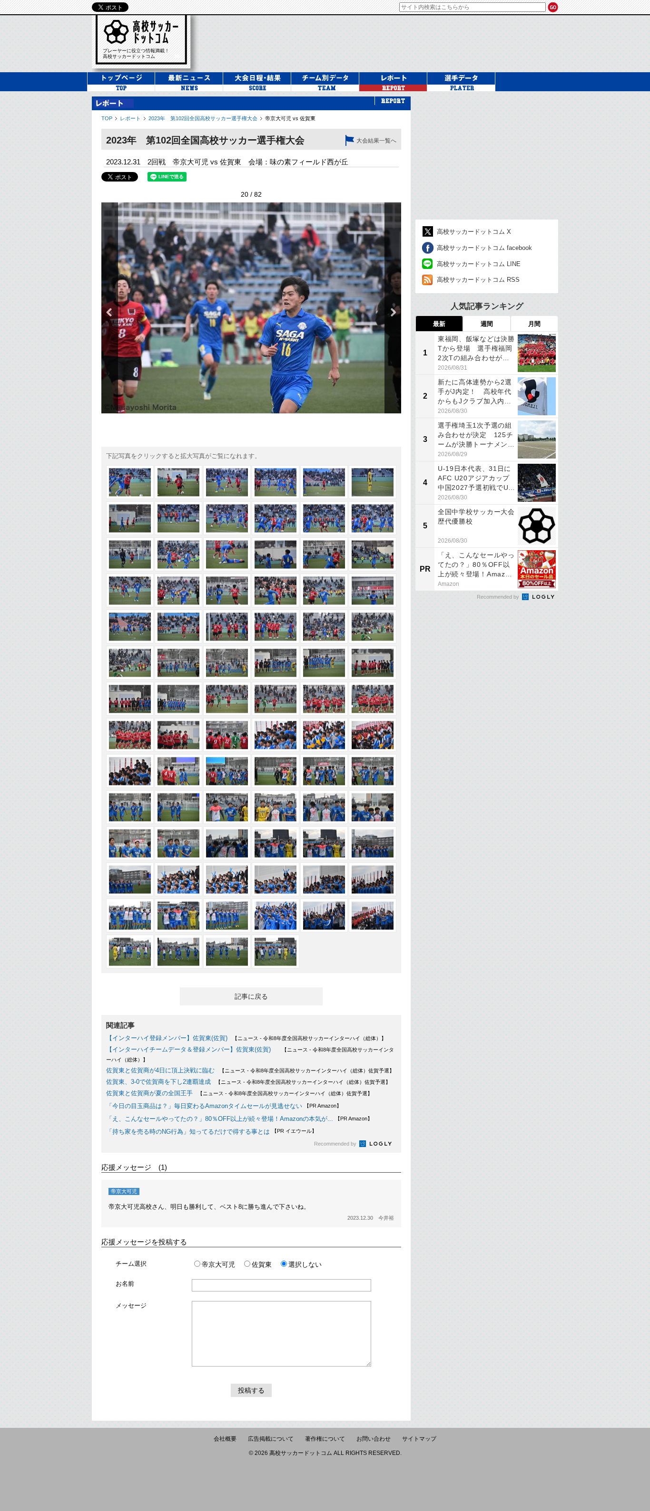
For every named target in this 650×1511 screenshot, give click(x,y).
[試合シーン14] (178, 554)
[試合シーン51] (227, 771)
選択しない (305, 1264)
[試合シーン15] (227, 554)
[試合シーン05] (324, 482)
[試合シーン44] (178, 735)
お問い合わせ (373, 1438)
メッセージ (131, 1305)
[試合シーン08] (178, 518)
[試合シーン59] (324, 807)
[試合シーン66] (372, 843)
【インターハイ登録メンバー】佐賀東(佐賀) (166, 1038)
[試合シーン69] (227, 879)
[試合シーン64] (275, 843)
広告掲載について (271, 1438)
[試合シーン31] (130, 662)
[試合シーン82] (275, 951)
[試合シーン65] (324, 843)
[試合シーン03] (227, 482)
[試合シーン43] (130, 735)
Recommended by (336, 1144)
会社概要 (225, 1438)
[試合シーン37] (130, 699)
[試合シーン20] (178, 590)
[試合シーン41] (324, 699)
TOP (106, 118)
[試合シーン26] (178, 626)
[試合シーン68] (178, 879)
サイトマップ (419, 1438)
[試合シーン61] (130, 843)
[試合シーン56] (178, 807)
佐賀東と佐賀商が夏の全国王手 (149, 1093)
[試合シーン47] (324, 735)
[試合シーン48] (372, 735)
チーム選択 (131, 1263)
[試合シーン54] (372, 771)
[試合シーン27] (227, 626)
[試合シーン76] (275, 915)
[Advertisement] (384, 42)
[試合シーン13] (130, 554)
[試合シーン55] (130, 807)
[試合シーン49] (130, 771)
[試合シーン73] (130, 915)
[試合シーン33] (227, 662)
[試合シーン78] (372, 915)
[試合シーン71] (324, 879)
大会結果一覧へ (376, 140)
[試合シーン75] (227, 915)
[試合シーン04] (275, 482)
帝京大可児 (218, 1264)
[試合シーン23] (324, 590)
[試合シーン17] (324, 554)
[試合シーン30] (372, 626)
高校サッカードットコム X (474, 231)
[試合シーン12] (372, 518)
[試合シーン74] (178, 915)
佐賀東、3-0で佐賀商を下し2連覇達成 (158, 1081)
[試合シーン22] (275, 590)
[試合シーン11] (324, 518)
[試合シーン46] (275, 735)
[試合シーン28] (275, 626)
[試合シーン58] (275, 807)
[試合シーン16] (275, 554)
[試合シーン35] (324, 662)
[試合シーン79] (130, 951)
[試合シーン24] (372, 590)
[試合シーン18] (372, 554)
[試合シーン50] (178, 771)
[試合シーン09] (227, 518)
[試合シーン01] (130, 482)
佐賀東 (262, 1264)
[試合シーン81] (227, 951)
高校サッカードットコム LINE (479, 264)
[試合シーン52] (275, 771)
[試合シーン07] (130, 518)
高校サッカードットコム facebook (484, 247)
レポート (130, 118)
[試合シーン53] (324, 771)
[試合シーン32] (178, 662)
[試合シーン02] (178, 482)
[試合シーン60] (372, 807)
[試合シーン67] (130, 879)
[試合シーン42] (372, 699)
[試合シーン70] (275, 879)
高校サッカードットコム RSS (478, 279)
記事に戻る (251, 996)
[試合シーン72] (372, 879)
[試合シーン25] (130, 626)
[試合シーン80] (178, 951)
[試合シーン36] (372, 662)
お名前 (125, 1283)
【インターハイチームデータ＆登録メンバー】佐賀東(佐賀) (191, 1049)
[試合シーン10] (275, 518)
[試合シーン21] (227, 590)
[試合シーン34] (275, 662)
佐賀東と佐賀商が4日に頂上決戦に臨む (160, 1070)
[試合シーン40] (275, 699)
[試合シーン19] (130, 590)
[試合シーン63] (227, 843)
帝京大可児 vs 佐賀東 (290, 118)
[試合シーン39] (227, 699)
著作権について (325, 1438)
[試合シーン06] (372, 482)
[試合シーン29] (324, 626)
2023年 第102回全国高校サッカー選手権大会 (202, 118)
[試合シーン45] (227, 735)
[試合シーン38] (178, 699)
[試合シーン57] (227, 807)
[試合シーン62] (178, 843)
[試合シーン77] (324, 915)
